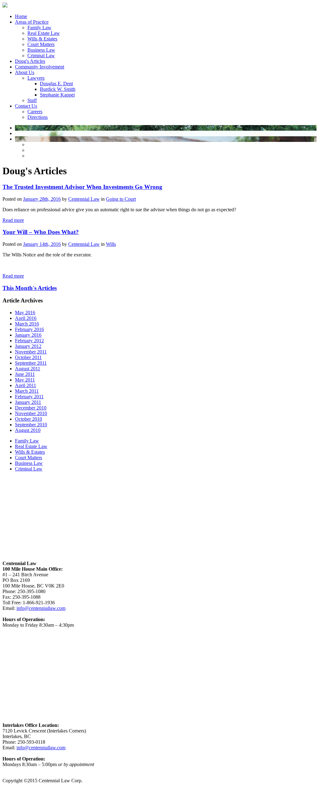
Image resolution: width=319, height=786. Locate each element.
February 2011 (29, 396)
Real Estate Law (43, 33)
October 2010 (28, 419)
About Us (24, 72)
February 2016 (29, 329)
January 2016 (28, 335)
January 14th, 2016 (42, 244)
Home (21, 16)
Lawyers (36, 78)
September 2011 (31, 363)
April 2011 (25, 385)
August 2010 (27, 430)
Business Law (41, 50)
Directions (37, 117)
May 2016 (25, 312)
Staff (32, 100)
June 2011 (25, 374)
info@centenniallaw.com (41, 608)
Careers (34, 111)
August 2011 (27, 368)
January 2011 (28, 402)
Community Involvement (39, 66)
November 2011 (31, 351)
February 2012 (29, 340)
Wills (111, 244)
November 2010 (31, 413)
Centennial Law (84, 199)
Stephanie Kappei (57, 94)
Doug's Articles (30, 61)
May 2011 (25, 379)
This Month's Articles (29, 288)
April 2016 (25, 318)
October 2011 (28, 357)
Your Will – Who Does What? (40, 232)
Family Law (39, 27)
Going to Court (121, 199)
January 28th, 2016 (42, 199)
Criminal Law (41, 55)
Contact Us (26, 106)
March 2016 (27, 323)
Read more (13, 220)
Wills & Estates (42, 38)
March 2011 (27, 391)
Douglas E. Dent (56, 83)
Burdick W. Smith (57, 89)
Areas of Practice (32, 22)
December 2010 (30, 407)
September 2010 (31, 424)
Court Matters (41, 44)
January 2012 (28, 346)
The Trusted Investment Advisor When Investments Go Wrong (82, 187)
